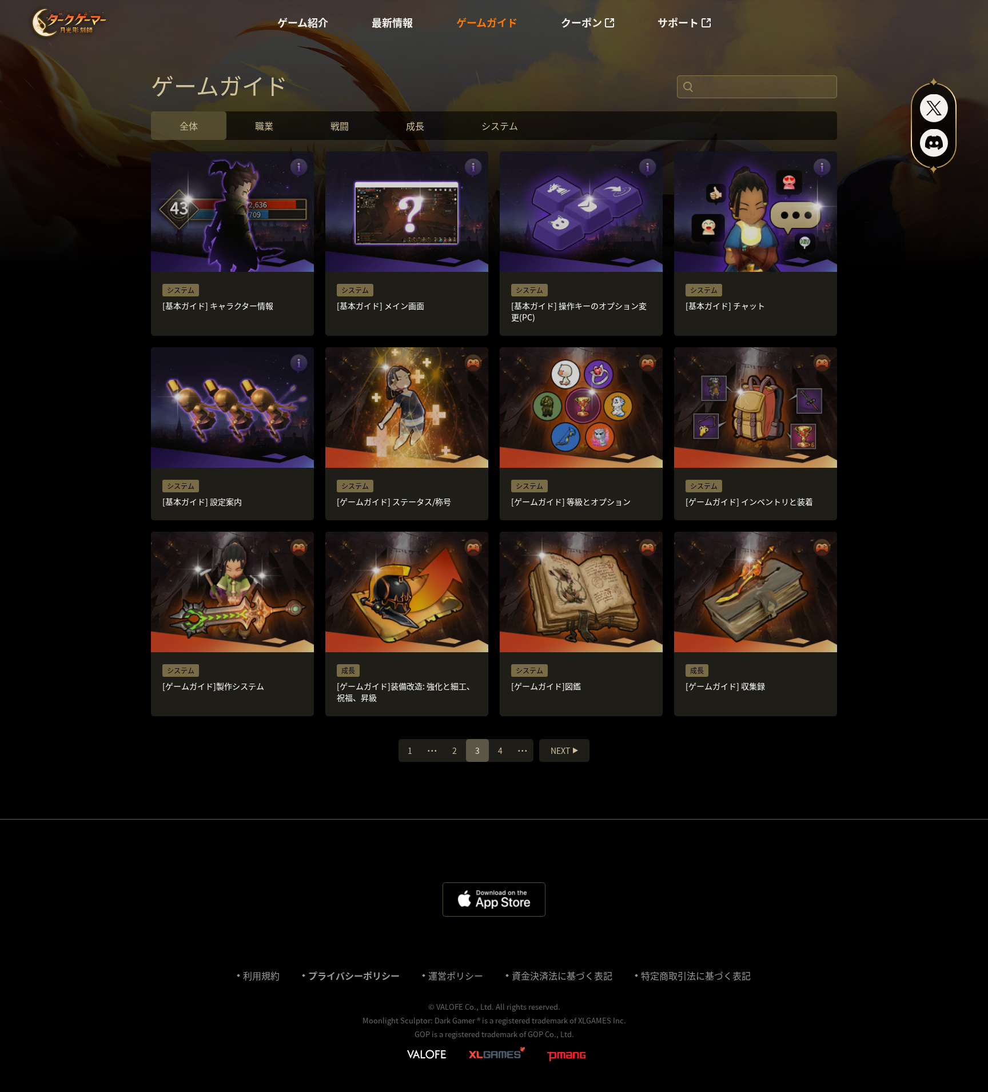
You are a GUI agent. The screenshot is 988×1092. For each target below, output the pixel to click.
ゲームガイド (486, 22)
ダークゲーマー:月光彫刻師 (68, 22)
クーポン (581, 22)
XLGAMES (498, 1055)
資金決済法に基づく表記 (562, 975)
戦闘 (339, 126)
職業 (264, 126)
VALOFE (426, 1055)
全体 (189, 126)
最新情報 (392, 22)
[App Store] (494, 899)
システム (499, 126)
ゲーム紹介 (302, 22)
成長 (415, 126)
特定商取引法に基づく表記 (696, 975)
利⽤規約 (261, 975)
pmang (566, 1057)
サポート (678, 22)
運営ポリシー (455, 975)
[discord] (934, 143)
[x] (934, 108)
